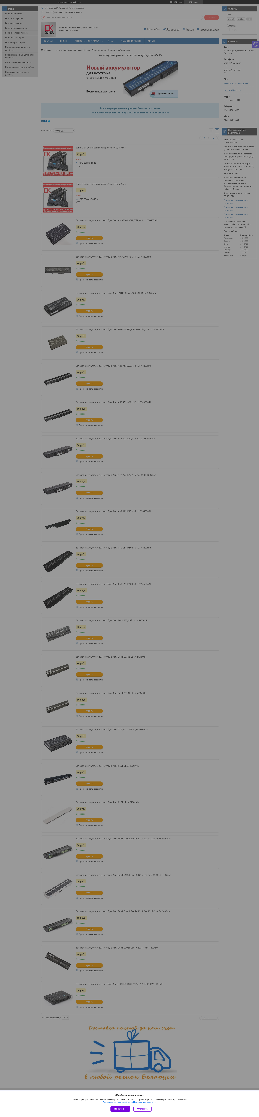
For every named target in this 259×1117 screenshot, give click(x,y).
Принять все (120, 1109)
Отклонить (142, 1109)
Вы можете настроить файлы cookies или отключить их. (128, 1102)
